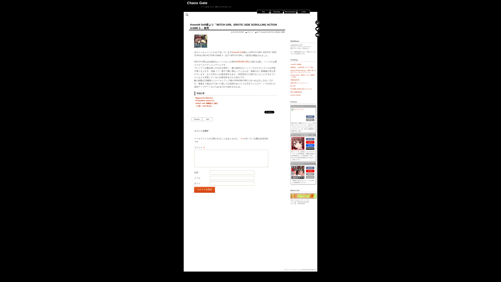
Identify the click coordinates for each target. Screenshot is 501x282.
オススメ (250, 32)
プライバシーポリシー (291, 270)
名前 (196, 172)
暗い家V (293, 86)
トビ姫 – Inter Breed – (204, 106)
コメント (199, 147)
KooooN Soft (265, 32)
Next (207, 119)
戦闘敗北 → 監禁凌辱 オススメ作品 (301, 67)
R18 (272, 32)
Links (304, 12)
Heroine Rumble (295, 95)
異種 (283, 32)
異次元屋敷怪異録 (296, 92)
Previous (197, 119)
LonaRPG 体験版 (295, 64)
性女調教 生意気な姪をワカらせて (301, 89)
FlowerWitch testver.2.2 (204, 101)
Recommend (290, 12)
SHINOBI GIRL (243, 62)
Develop (276, 12)
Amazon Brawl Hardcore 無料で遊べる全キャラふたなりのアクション (303, 71)
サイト (197, 183)
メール (197, 178)
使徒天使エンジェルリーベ (299, 83)
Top (263, 12)
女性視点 (277, 32)
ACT (258, 32)
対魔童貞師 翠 (294, 80)
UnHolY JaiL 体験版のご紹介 (206, 103)
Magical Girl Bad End (204, 98)
